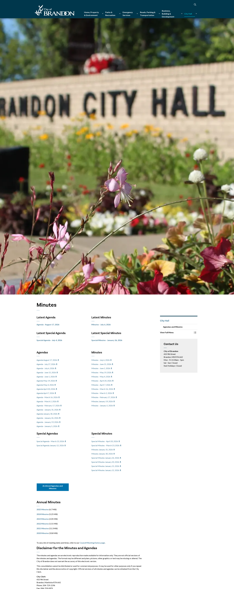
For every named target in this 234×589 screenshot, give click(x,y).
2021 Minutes (43, 528)
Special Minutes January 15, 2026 (105, 466)
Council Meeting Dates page (92, 543)
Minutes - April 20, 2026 (101, 381)
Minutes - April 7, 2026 (101, 385)
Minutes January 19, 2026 (102, 401)
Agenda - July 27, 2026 (46, 364)
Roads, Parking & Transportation (147, 13)
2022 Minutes (43, 523)
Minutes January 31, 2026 (102, 449)
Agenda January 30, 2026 (47, 414)
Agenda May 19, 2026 (46, 381)
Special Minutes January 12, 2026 (105, 470)
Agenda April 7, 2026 (45, 393)
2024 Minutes (43, 514)
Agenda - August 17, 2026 (48, 324)
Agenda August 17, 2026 (47, 360)
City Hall (188, 14)
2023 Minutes (43, 519)
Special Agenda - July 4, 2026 (49, 340)
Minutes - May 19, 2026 (101, 372)
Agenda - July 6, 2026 (45, 368)
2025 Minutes (43, 509)
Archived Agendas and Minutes (53, 487)
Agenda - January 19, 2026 (48, 422)
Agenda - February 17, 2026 (48, 405)
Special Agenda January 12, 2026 (50, 445)
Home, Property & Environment (91, 13)
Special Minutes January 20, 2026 (105, 462)
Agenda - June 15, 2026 (46, 372)
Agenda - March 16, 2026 (47, 397)
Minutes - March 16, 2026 (102, 389)
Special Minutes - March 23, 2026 (105, 445)
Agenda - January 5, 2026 (47, 426)
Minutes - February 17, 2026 (103, 397)
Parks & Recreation (110, 13)
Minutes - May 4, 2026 (100, 376)
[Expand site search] (195, 4)
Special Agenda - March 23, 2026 (50, 441)
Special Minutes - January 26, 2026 (106, 340)
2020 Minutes (43, 533)
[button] (176, 332)
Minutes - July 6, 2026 (101, 324)
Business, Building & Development (168, 14)
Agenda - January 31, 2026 (48, 409)
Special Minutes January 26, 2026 (105, 458)
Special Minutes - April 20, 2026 (104, 441)
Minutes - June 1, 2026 (100, 368)
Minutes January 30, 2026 (102, 454)
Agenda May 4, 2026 (45, 385)
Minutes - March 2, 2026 (101, 393)
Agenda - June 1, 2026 (46, 376)
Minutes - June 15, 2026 (101, 364)
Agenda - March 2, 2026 (47, 401)
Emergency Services (128, 13)
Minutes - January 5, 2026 (102, 405)
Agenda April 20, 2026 (46, 389)
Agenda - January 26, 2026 (48, 418)
